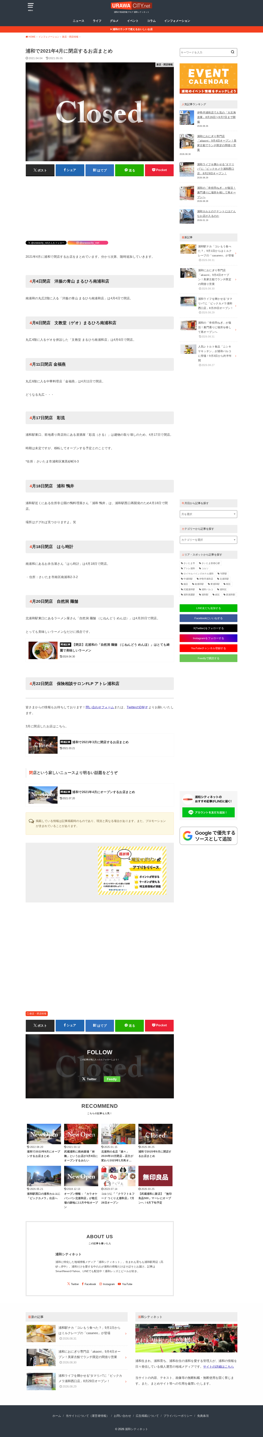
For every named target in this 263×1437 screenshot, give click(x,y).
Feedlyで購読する (208, 658)
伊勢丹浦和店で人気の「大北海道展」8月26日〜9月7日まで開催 (216, 117)
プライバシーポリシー (177, 1415)
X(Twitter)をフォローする (208, 628)
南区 (185, 584)
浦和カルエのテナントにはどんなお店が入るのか (216, 213)
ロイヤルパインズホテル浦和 (198, 573)
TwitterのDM (135, 707)
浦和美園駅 (189, 594)
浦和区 (223, 589)
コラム (151, 20)
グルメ (114, 20)
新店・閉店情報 (38, 1013)
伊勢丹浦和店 (206, 578)
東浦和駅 (215, 584)
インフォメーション (177, 20)
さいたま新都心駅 (211, 563)
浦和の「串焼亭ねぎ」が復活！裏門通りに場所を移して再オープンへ (216, 192)
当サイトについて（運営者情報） (87, 1415)
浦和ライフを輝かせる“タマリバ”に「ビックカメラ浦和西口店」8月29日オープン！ (215, 169)
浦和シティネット (136, 1429)
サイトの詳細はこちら (218, 1366)
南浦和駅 (199, 584)
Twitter (91, 1079)
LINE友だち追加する (208, 608)
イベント (133, 20)
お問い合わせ (122, 1415)
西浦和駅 (230, 594)
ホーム (56, 1415)
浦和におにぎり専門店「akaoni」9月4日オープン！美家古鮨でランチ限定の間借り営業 (216, 143)
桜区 (228, 584)
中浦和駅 (188, 578)
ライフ (97, 20)
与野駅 (223, 573)
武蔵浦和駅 (189, 589)
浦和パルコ (207, 589)
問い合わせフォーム (100, 707)
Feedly (112, 1079)
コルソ (205, 568)
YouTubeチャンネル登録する (208, 648)
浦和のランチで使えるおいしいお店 (133, 29)
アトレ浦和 (189, 568)
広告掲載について (147, 1415)
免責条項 (203, 1415)
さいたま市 (189, 563)
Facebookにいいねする (208, 618)
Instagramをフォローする (208, 638)
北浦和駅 (224, 578)
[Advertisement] (100, 206)
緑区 (217, 594)
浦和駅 (205, 594)
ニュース (78, 20)
